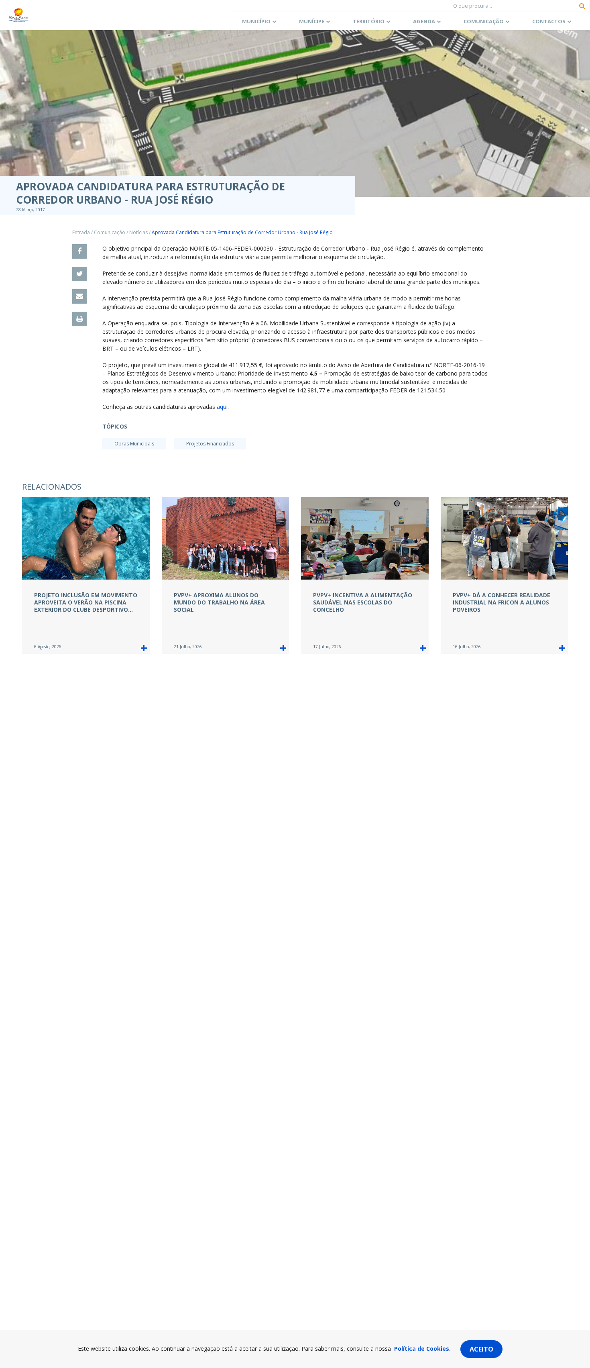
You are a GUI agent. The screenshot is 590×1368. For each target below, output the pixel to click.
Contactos (549, 21)
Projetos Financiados (210, 443)
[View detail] (144, 648)
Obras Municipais (134, 443)
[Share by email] (79, 296)
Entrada (81, 232)
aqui (222, 406)
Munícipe (311, 21)
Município (256, 21)
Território (369, 21)
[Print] (79, 319)
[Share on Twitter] (79, 274)
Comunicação (484, 21)
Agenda (424, 21)
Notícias (138, 232)
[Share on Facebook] (79, 251)
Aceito (481, 1349)
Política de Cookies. (422, 1348)
